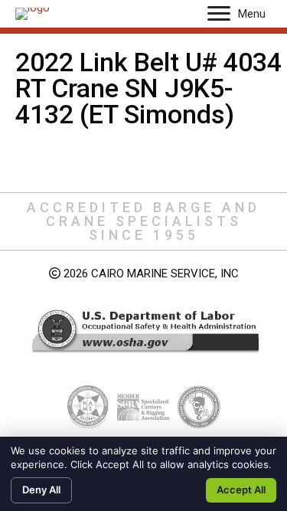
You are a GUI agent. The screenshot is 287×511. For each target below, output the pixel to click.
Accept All (241, 489)
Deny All (41, 489)
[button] (218, 14)
